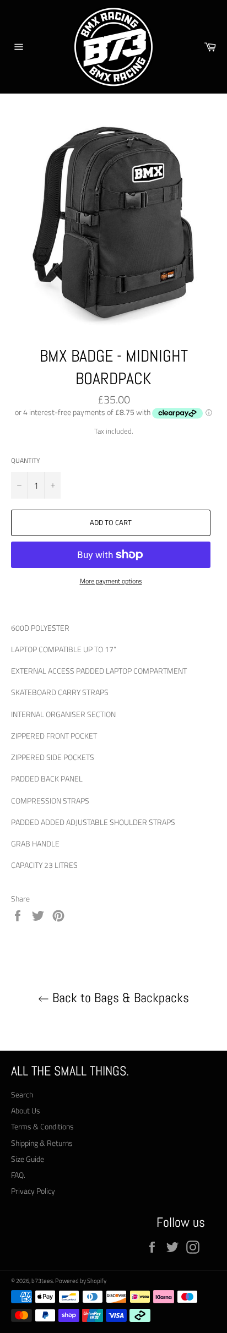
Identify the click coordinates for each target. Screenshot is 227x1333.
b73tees (42, 1280)
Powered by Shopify (80, 1280)
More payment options (111, 581)
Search (22, 1094)
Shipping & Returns (42, 1143)
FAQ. (18, 1175)
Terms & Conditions (42, 1126)
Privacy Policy (33, 1191)
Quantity (25, 461)
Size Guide (27, 1159)
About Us (25, 1110)
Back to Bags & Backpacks (119, 997)
